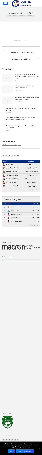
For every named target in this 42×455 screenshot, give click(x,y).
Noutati (21, 40)
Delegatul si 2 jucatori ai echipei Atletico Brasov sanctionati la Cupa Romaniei (21, 118)
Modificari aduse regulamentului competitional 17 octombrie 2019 (21, 109)
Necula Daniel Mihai (16, 221)
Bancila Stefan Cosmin (12, 168)
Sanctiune (31, 161)
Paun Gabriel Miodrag (12, 175)
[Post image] (7, 78)
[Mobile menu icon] (5, 3)
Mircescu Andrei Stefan (12, 186)
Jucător (5, 161)
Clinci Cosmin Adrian (16, 214)
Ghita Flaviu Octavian (11, 171)
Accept (11, 451)
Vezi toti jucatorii (33, 190)
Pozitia (4, 204)
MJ (38, 204)
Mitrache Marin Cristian (12, 178)
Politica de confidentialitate (25, 451)
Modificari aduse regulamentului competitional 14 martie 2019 (21, 127)
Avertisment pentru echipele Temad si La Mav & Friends (27, 98)
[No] (40, 448)
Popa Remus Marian (16, 207)
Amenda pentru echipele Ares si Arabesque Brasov (25, 87)
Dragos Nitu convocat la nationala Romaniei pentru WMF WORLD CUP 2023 (27, 76)
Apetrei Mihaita (15, 218)
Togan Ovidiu (9, 164)
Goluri (33, 204)
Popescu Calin (15, 210)
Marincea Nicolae (11, 182)
